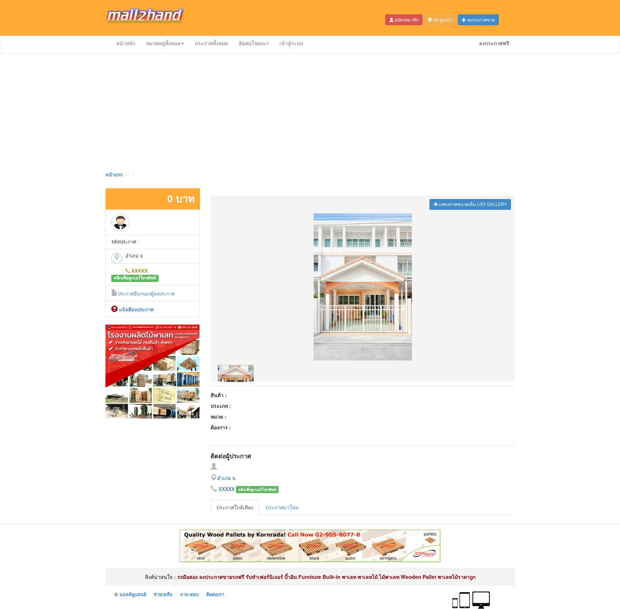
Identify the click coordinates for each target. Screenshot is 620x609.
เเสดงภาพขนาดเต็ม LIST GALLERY (472, 204)
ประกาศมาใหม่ (282, 507)
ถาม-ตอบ (189, 594)
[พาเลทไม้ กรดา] (310, 545)
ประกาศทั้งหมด (211, 43)
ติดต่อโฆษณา (254, 43)
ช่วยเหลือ (163, 594)
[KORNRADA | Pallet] (152, 370)
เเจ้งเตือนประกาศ (136, 309)
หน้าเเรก (114, 174)
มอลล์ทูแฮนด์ (132, 594)
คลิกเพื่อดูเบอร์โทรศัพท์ (135, 278)
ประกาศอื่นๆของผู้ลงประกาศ (146, 294)
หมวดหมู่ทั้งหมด (163, 43)
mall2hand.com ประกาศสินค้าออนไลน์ (150, 18)
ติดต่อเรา (215, 594)
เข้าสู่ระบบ (442, 19)
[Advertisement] (310, 111)
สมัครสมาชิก (406, 19)
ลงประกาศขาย (480, 19)
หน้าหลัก (125, 43)
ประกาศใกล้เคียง (234, 507)
